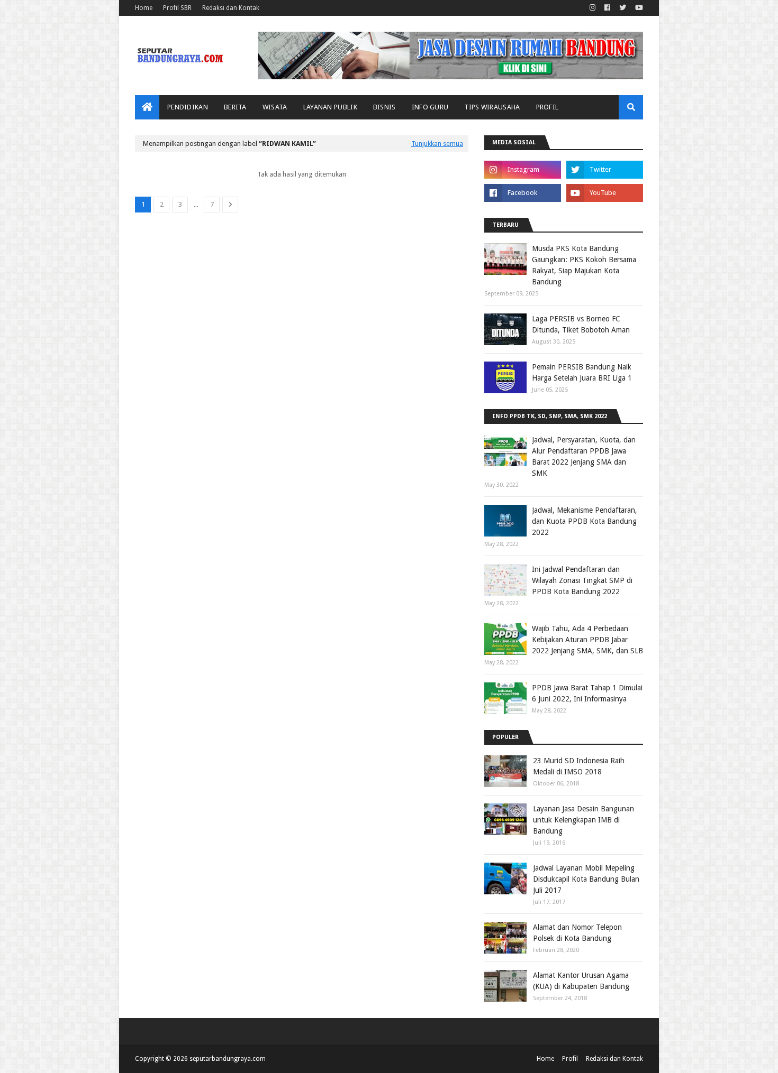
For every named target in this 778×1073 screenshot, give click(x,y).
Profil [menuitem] (547, 107)
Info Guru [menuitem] (430, 107)
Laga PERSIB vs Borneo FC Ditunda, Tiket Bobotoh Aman (581, 324)
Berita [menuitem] (235, 107)
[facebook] (607, 8)
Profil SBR (177, 8)
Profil (570, 1058)
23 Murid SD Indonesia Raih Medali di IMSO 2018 (579, 766)
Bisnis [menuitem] (384, 107)
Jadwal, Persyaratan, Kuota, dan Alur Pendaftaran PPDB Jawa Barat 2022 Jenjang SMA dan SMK (584, 456)
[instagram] (592, 8)
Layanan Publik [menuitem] (330, 107)
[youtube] (637, 8)
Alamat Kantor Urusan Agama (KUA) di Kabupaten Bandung (581, 981)
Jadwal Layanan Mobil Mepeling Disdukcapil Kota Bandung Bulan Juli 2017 (586, 879)
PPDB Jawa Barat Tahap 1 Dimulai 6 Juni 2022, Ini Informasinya (587, 693)
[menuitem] (147, 107)
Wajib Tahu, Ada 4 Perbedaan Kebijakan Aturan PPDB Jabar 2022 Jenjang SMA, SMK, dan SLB (587, 639)
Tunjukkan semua (437, 143)
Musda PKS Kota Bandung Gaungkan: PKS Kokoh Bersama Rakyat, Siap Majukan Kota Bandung (584, 265)
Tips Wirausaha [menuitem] (492, 107)
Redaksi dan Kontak (230, 8)
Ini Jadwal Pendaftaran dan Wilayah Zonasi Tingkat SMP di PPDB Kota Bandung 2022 (582, 580)
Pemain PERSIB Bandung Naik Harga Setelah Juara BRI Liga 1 (582, 372)
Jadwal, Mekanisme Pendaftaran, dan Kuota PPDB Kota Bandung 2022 (584, 521)
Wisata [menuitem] (275, 107)
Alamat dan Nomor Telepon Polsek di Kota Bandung (577, 932)
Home (143, 8)
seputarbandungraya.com (227, 1058)
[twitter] (623, 8)
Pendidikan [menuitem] (187, 107)
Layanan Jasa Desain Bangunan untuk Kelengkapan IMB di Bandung (583, 819)
